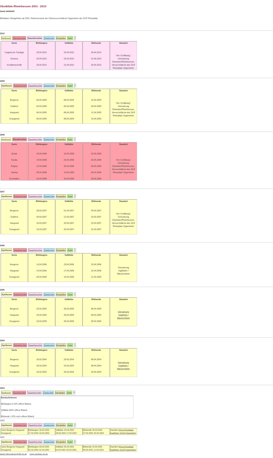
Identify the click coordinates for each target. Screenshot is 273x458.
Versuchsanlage (126, 430)
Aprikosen (6, 38)
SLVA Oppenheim (128, 433)
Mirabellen (61, 38)
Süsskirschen (19, 38)
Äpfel (70, 38)
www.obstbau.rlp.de (39, 454)
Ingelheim (115, 433)
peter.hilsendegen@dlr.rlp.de (14, 454)
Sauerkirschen (35, 86)
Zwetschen (49, 38)
